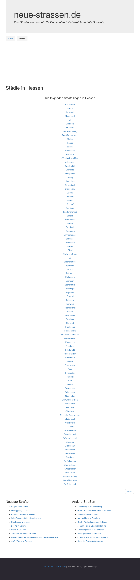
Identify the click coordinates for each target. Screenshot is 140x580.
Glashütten (70, 422)
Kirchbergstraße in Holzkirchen (91, 529)
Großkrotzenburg (70, 476)
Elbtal (70, 250)
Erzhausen (70, 277)
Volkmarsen (70, 162)
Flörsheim (70, 319)
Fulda (70, 369)
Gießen (70, 139)
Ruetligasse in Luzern (20, 522)
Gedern (70, 384)
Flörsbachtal (70, 315)
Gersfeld (70, 407)
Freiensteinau (70, 338)
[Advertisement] (70, 60)
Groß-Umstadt (70, 484)
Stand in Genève (18, 529)
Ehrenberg (70, 231)
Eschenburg (70, 284)
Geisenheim (70, 388)
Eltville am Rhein (70, 254)
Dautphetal (70, 173)
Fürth (70, 380)
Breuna (70, 108)
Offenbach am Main (70, 158)
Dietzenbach (70, 185)
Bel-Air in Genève (18, 525)
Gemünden (70, 395)
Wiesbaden (70, 165)
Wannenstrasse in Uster (88, 514)
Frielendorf (70, 357)
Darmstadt (70, 112)
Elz (70, 257)
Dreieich (70, 200)
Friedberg (70, 346)
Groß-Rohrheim (70, 480)
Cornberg (70, 169)
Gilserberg (70, 411)
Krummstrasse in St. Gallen (23, 514)
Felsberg (70, 300)
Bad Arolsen (70, 104)
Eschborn (70, 280)
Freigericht (70, 342)
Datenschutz (60, 566)
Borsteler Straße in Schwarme (90, 541)
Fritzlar (70, 361)
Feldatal (70, 296)
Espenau (70, 292)
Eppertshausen (70, 261)
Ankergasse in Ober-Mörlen (89, 533)
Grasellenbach (70, 434)
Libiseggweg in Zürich (20, 510)
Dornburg (70, 196)
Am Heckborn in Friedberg (89, 518)
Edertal (70, 223)
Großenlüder (70, 468)
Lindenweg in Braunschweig (90, 506)
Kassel (70, 146)
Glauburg (70, 426)
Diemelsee (70, 181)
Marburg (70, 154)
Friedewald (70, 349)
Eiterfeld (70, 246)
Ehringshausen (70, 234)
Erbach (70, 269)
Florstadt (70, 323)
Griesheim (70, 457)
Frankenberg (70, 330)
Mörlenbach (70, 150)
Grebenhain (70, 445)
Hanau (70, 142)
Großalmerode (70, 461)
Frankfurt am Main (70, 135)
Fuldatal (70, 376)
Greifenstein (70, 453)
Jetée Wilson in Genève (21, 541)
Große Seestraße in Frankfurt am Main (94, 510)
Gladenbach (70, 418)
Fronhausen (70, 365)
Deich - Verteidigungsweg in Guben (93, 522)
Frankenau (70, 326)
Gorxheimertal (70, 430)
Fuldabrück (70, 372)
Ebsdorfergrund (70, 211)
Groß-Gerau (70, 472)
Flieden (70, 311)
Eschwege (70, 288)
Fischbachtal (70, 307)
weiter (129, 491)
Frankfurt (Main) (70, 131)
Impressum (48, 566)
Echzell (70, 215)
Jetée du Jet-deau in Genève (23, 533)
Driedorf (70, 204)
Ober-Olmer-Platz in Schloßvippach (93, 537)
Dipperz (70, 192)
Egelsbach (70, 227)
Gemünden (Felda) (70, 399)
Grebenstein (70, 449)
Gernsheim (70, 403)
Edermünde (70, 219)
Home (10, 38)
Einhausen (70, 242)
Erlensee (70, 273)
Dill (70, 119)
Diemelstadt (70, 116)
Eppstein (70, 265)
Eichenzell (70, 238)
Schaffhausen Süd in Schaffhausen (26, 518)
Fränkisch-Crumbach (70, 334)
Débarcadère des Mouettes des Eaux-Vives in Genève (34, 537)
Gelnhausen (70, 392)
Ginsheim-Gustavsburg (70, 415)
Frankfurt (70, 127)
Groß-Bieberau (70, 464)
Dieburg (70, 177)
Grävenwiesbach (70, 438)
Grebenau (70, 441)
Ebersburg (70, 208)
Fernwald (70, 303)
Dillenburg (70, 123)
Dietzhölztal (70, 188)
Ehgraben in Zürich (19, 506)
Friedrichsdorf (70, 353)
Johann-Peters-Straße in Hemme (92, 525)
